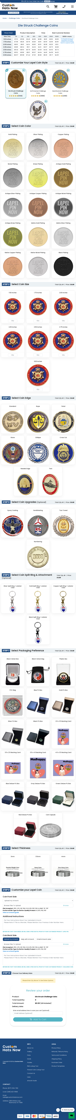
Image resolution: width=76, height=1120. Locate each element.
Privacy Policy (56, 1048)
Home (5, 18)
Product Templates (58, 1066)
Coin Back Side (9, 935)
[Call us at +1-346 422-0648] (64, 7)
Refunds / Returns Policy (60, 1051)
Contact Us (31, 1073)
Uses (28, 1077)
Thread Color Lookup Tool (35, 1070)
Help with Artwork (27, 939)
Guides (29, 1062)
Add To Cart (39, 1019)
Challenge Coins (14, 18)
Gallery (29, 1051)
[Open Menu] (72, 6)
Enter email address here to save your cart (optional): (31, 1010)
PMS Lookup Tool (32, 1066)
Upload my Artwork (11, 939)
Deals (29, 1059)
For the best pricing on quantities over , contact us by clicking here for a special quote (67, 41)
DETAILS (53, 1)
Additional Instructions (13, 916)
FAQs (29, 1055)
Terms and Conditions (59, 1055)
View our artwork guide (11, 912)
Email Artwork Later (44, 939)
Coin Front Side (10, 896)
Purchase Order (57, 1062)
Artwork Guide (32, 1081)
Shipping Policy (57, 1059)
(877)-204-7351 (13, 1088)
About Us (30, 1048)
